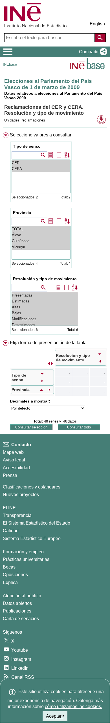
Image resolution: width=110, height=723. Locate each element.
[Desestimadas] (45, 325)
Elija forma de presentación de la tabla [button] (48, 342)
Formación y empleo (23, 551)
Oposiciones (15, 574)
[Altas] (45, 307)
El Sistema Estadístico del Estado (36, 523)
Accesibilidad (16, 467)
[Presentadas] (45, 295)
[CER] (41, 163)
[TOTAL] (41, 229)
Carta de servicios (21, 618)
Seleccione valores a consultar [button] (40, 134)
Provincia (22, 212)
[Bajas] (45, 313)
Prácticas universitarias (26, 559)
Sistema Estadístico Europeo (32, 538)
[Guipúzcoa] (41, 241)
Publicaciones (17, 611)
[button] (92, 52)
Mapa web (13, 452)
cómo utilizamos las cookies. (73, 706)
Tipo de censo (27, 146)
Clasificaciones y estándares (31, 487)
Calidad (11, 530)
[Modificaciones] (45, 319)
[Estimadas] (45, 301)
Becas (9, 567)
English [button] (97, 23)
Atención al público (22, 595)
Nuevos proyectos (21, 494)
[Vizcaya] (41, 247)
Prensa (10, 475)
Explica (10, 582)
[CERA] (41, 169)
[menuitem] (55, 234)
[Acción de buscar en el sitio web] (100, 37)
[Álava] (41, 235)
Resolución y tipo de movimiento (45, 279)
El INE (9, 507)
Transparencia (17, 515)
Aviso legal (14, 459)
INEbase (10, 64)
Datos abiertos (17, 603)
